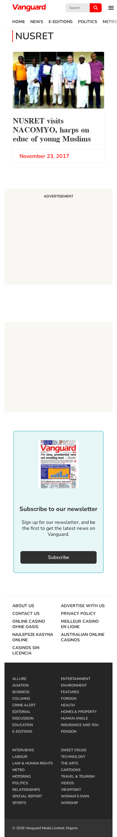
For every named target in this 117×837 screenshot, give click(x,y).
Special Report (27, 796)
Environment (74, 685)
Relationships (26, 789)
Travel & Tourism (77, 776)
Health (68, 705)
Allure (19, 678)
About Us (23, 606)
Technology (73, 756)
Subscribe (58, 557)
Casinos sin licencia (25, 650)
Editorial (21, 711)
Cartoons (70, 769)
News (36, 22)
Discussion (23, 718)
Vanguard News (29, 8)
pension (68, 731)
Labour (19, 756)
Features (70, 692)
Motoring (21, 776)
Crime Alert (23, 705)
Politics (87, 22)
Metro (18, 769)
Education (22, 725)
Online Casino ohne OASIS (28, 624)
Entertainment (75, 678)
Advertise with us (83, 606)
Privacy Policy (78, 613)
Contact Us (26, 613)
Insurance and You (80, 725)
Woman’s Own (75, 796)
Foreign (68, 698)
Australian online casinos (82, 637)
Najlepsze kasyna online (32, 637)
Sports (19, 802)
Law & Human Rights (32, 763)
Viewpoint (71, 789)
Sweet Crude (73, 750)
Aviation (20, 685)
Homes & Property (79, 711)
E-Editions (61, 22)
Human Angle (74, 718)
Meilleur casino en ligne (80, 624)
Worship (69, 802)
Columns (21, 698)
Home (18, 22)
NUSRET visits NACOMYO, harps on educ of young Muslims (52, 129)
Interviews (23, 750)
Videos (67, 783)
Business (20, 692)
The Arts (69, 763)
